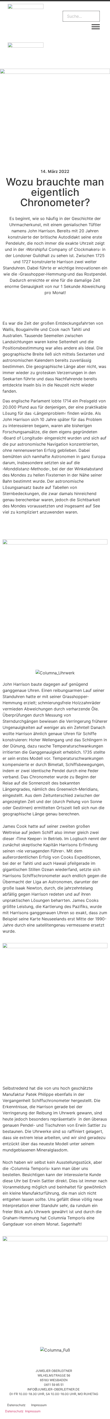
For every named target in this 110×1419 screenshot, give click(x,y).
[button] (81, 8)
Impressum (39, 1405)
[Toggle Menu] (96, 27)
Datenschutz (16, 1405)
